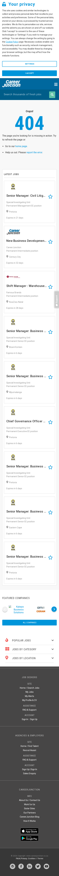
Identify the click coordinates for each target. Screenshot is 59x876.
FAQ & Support (29, 710)
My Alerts (29, 696)
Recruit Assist (29, 750)
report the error (34, 152)
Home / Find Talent (30, 746)
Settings (29, 64)
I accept (29, 73)
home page (21, 146)
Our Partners (29, 812)
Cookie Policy (12, 42)
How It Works (29, 821)
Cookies (32, 859)
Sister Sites (29, 808)
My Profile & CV (29, 700)
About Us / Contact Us (29, 800)
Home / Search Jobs (29, 688)
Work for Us (29, 804)
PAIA (18, 859)
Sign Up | (26, 769)
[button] (56, 309)
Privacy (24, 859)
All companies (29, 623)
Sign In (25, 719)
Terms (40, 859)
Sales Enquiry (29, 773)
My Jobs (30, 692)
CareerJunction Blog (29, 817)
